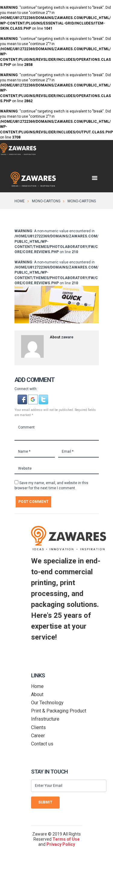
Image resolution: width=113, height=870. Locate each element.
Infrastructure (45, 719)
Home (19, 201)
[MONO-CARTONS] (56, 304)
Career (38, 735)
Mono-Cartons (46, 201)
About (37, 694)
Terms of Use (66, 839)
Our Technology (47, 702)
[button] (22, 397)
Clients (38, 727)
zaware (67, 337)
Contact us (42, 744)
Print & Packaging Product (58, 711)
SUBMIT (45, 802)
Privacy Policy (60, 844)
